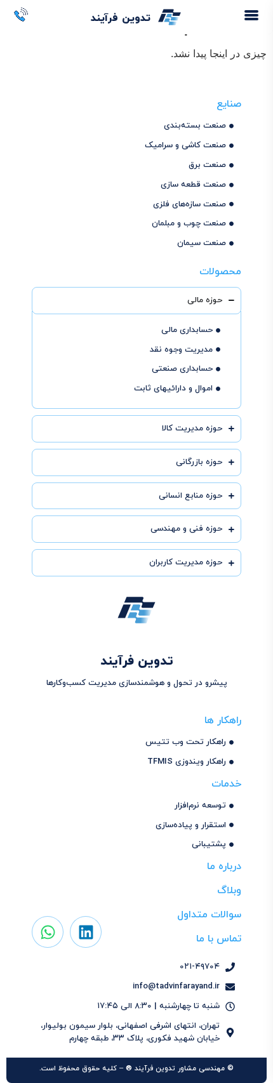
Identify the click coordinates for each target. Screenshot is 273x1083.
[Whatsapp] (47, 932)
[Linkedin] (86, 932)
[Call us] (21, 15)
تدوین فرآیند (120, 18)
